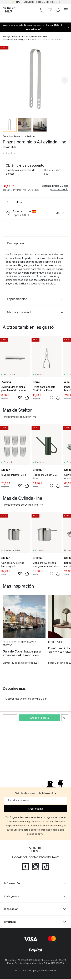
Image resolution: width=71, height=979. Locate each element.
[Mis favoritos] (49, 10)
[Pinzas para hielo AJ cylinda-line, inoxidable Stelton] (35, 79)
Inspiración (11, 909)
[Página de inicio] (9, 9)
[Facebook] (26, 866)
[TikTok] (45, 866)
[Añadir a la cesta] (27, 398)
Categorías (11, 896)
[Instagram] (35, 866)
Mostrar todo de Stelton (17, 416)
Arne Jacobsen (11, 136)
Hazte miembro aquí (52, 172)
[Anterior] (6, 80)
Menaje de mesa (11, 36)
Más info (60, 213)
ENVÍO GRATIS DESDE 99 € (38, 2)
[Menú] (66, 10)
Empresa (10, 921)
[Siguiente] (64, 80)
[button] (9, 153)
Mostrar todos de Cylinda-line (21, 504)
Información (12, 883)
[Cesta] (58, 10)
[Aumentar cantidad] (15, 717)
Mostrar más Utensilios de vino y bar (26, 698)
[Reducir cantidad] (5, 717)
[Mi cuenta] (41, 10)
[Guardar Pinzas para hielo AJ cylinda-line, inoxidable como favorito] (64, 717)
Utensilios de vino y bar (15, 39)
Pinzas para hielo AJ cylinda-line (46, 39)
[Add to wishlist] (20, 398)
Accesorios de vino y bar (35, 36)
